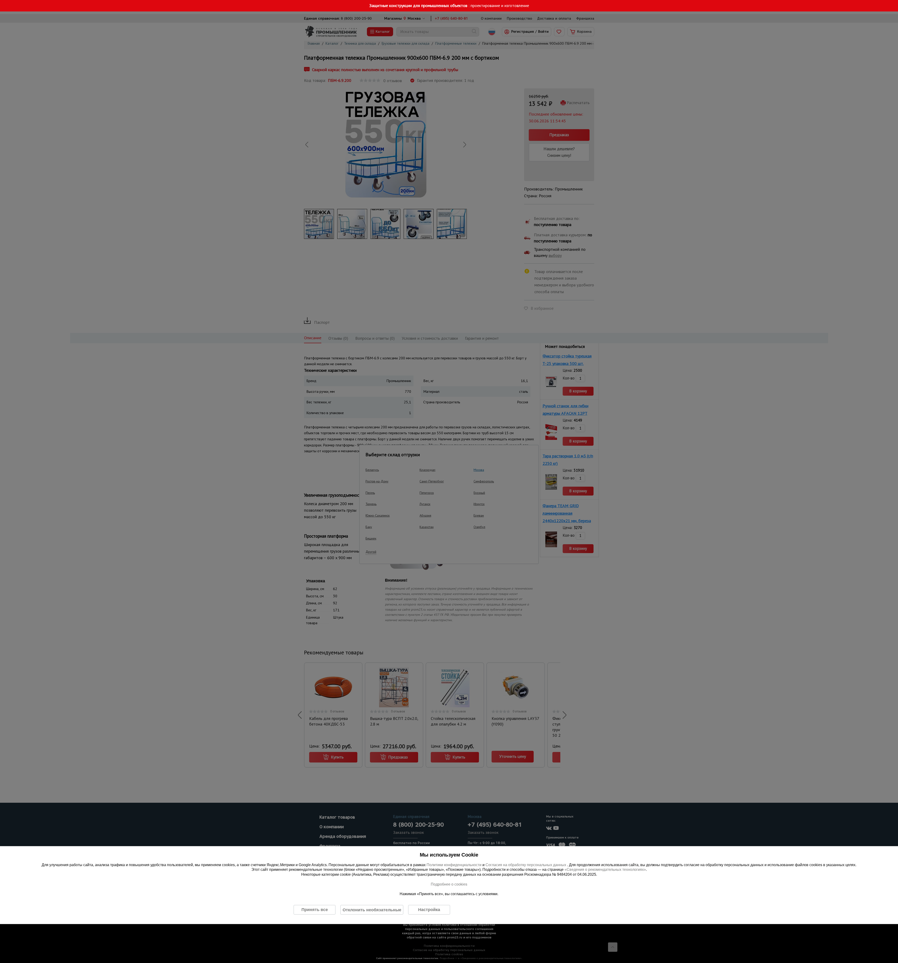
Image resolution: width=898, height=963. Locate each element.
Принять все (314, 909)
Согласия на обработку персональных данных (526, 865)
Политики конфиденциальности (454, 865)
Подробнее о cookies (449, 884)
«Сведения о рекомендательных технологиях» (605, 870)
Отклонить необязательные (372, 909)
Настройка (429, 909)
